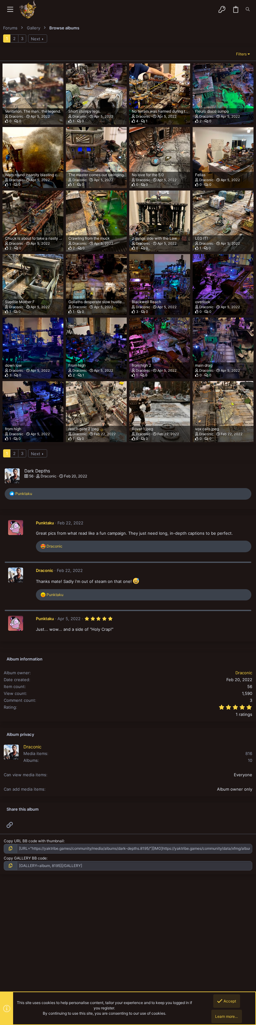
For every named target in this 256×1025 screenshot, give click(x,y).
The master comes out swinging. (96, 174)
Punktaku (45, 522)
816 (248, 753)
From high (77, 365)
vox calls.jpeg (207, 428)
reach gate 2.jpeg (83, 428)
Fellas (200, 174)
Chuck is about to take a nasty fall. (35, 238)
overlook (202, 301)
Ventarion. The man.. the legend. (33, 111)
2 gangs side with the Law (154, 238)
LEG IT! (201, 238)
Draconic (16, 116)
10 (250, 760)
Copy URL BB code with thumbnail (34, 841)
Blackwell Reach (146, 301)
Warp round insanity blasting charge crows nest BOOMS (53, 174)
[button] (10, 9)
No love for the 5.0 (148, 174)
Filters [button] (241, 54)
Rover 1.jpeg (142, 428)
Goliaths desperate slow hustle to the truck (105, 301)
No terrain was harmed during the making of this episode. (181, 111)
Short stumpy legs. (84, 111)
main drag (203, 365)
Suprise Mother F (20, 301)
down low (13, 365)
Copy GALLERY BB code (25, 858)
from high (13, 428)
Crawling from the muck (89, 238)
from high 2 (141, 365)
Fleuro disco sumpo (212, 111)
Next (35, 38)
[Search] (248, 9)
